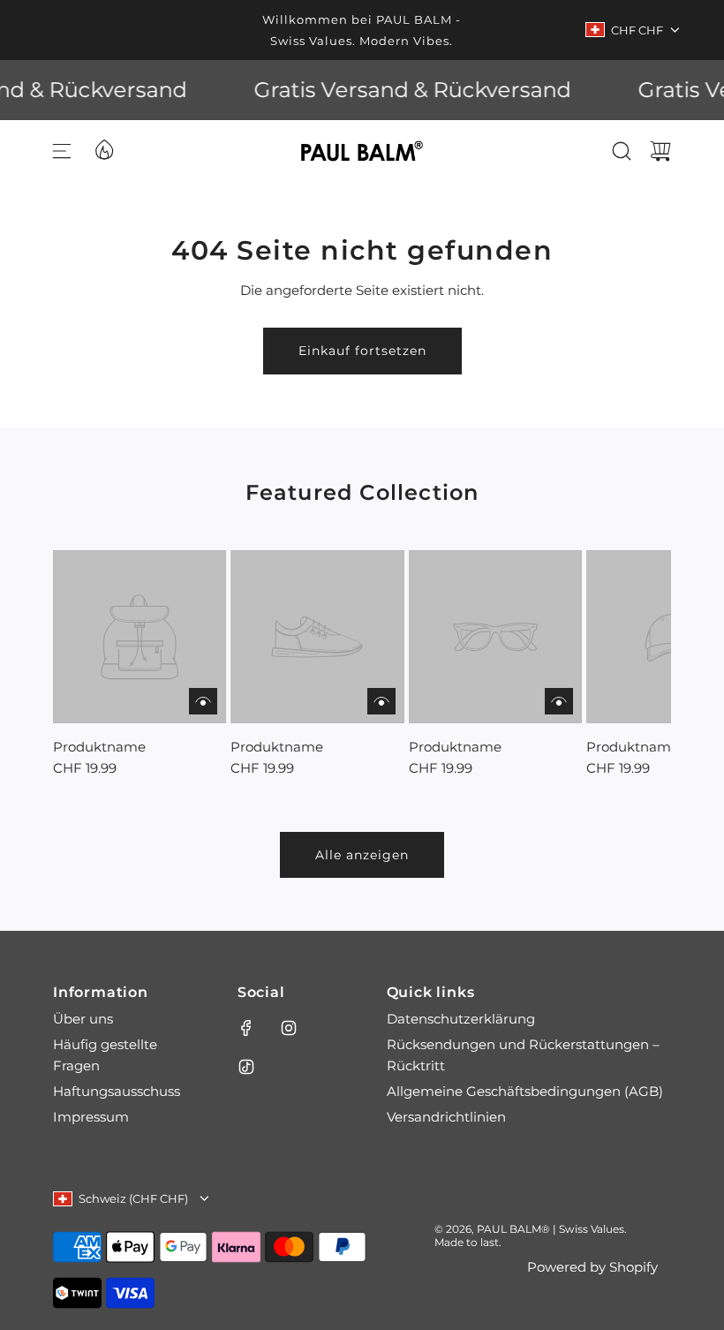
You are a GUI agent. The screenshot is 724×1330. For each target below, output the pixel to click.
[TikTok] (246, 1066)
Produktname (99, 746)
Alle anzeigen (362, 855)
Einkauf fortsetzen (362, 351)
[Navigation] (62, 151)
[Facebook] (246, 1028)
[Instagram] (288, 1028)
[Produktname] (139, 636)
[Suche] (621, 151)
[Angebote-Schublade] (103, 148)
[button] (95, 664)
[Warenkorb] (660, 151)
